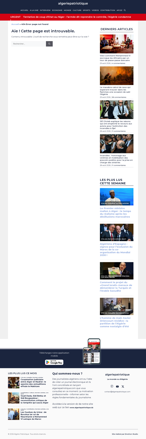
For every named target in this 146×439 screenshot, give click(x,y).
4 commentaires (118, 63)
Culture (77, 10)
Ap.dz (119, 10)
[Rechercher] (49, 44)
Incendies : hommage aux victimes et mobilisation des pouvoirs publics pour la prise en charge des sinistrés (116, 159)
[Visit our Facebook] (112, 386)
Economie (57, 10)
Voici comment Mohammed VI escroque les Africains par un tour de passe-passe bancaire (115, 58)
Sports (86, 10)
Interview (45, 10)
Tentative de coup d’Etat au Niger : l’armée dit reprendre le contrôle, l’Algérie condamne (77, 17)
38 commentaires (119, 97)
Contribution (107, 10)
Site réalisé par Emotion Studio (125, 434)
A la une (34, 10)
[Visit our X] (123, 386)
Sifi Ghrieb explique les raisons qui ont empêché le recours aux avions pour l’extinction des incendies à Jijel (116, 124)
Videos (95, 10)
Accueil (24, 10)
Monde (67, 10)
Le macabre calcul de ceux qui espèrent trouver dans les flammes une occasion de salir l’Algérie (115, 90)
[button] (124, 10)
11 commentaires (119, 131)
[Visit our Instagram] (117, 386)
